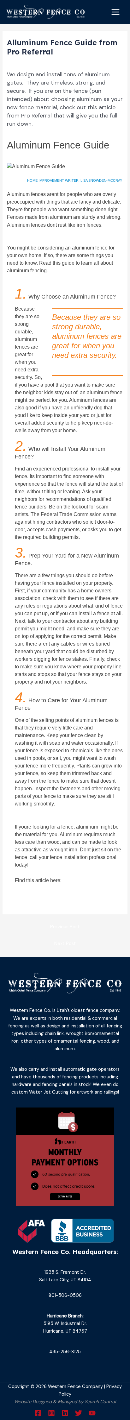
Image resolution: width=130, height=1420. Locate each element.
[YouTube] (92, 1413)
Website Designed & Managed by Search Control (65, 1402)
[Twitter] (78, 1413)
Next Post (65, 944)
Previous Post (65, 927)
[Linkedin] (65, 1413)
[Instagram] (51, 1413)
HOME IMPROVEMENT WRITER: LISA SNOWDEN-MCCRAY (74, 180)
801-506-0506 (65, 1295)
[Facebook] (37, 1413)
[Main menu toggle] (115, 12)
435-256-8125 (65, 1352)
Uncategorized (25, 63)
